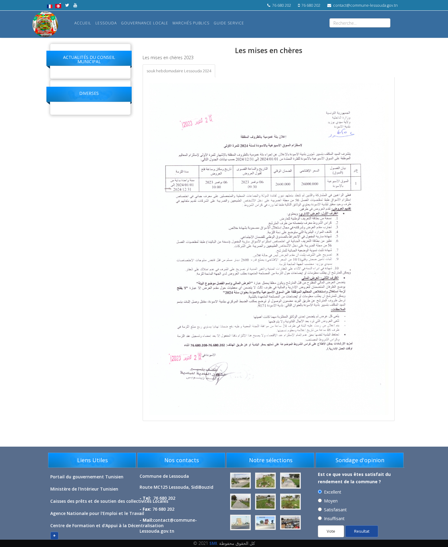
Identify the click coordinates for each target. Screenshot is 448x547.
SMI (213, 543)
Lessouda (106, 23)
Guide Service (229, 23)
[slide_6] (266, 523)
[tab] (179, 70)
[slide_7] (290, 523)
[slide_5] (241, 523)
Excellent (332, 492)
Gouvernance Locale (144, 23)
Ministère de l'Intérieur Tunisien (84, 489)
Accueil (82, 23)
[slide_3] (266, 502)
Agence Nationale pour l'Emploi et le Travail (97, 513)
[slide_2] (241, 502)
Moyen (331, 501)
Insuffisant (334, 518)
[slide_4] (290, 502)
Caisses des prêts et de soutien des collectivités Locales (109, 501)
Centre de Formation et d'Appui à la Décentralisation (107, 525)
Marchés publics (190, 23)
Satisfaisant (335, 510)
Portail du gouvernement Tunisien (86, 477)
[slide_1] (290, 481)
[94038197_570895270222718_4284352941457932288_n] (241, 481)
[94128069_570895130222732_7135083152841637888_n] (266, 481)
